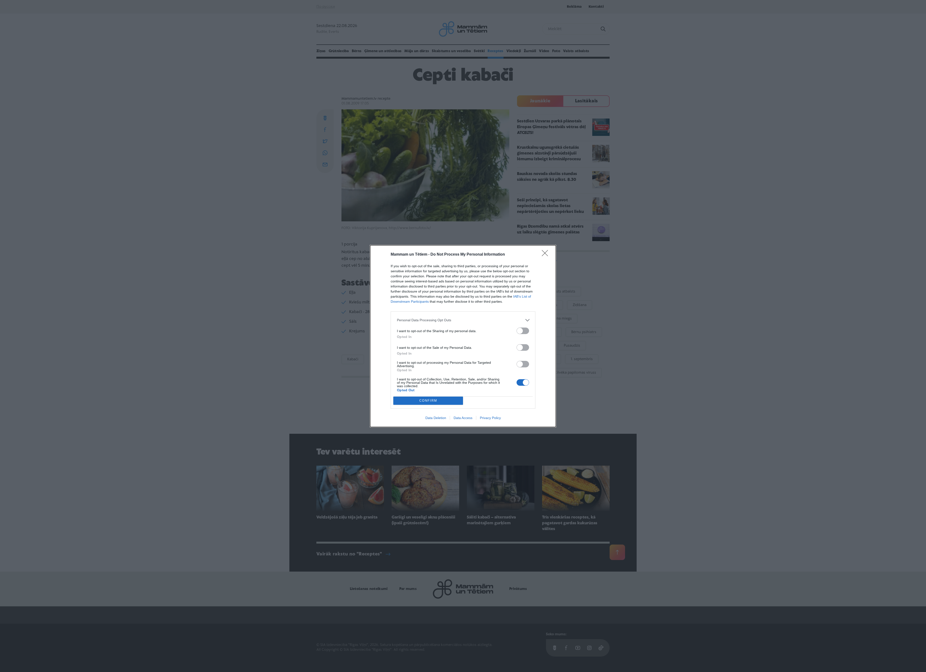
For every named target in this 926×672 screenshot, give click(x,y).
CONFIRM (428, 400)
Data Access (463, 418)
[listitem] (463, 320)
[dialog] (463, 336)
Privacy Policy (490, 418)
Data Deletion (435, 418)
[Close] (546, 254)
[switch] (523, 331)
